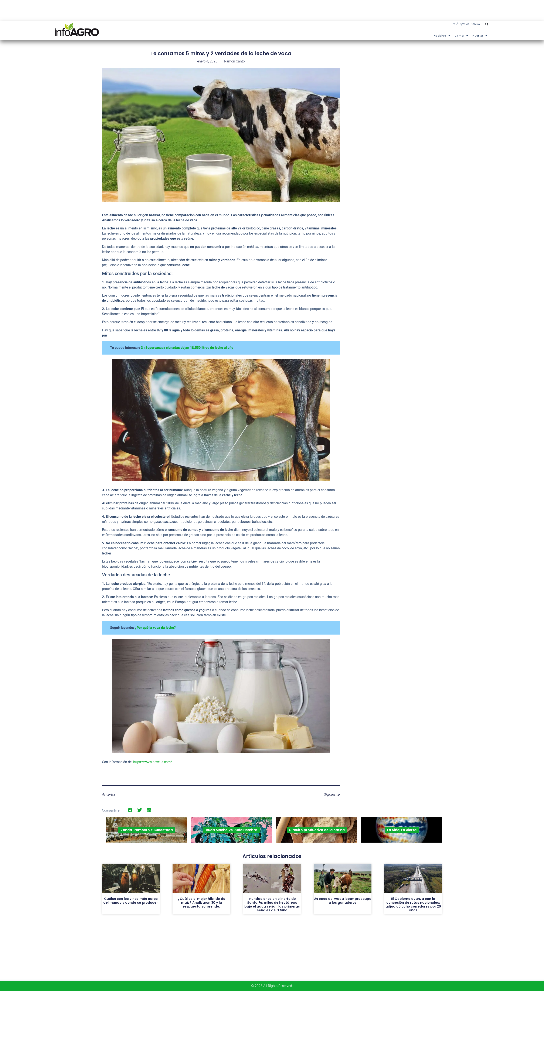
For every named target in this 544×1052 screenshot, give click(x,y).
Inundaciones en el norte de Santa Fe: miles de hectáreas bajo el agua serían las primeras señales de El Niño (272, 904)
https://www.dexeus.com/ (152, 762)
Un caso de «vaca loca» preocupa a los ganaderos (342, 900)
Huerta (477, 36)
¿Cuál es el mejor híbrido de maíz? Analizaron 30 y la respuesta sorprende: (201, 902)
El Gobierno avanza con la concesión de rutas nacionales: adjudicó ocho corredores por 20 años (413, 904)
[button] (487, 24)
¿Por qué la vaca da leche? (155, 628)
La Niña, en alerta (401, 829)
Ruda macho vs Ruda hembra (231, 829)
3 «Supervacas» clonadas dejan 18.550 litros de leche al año (187, 348)
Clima (459, 36)
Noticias (440, 36)
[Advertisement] (410, 81)
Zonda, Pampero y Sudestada (147, 829)
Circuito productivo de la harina (317, 829)
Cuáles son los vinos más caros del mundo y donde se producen (131, 900)
